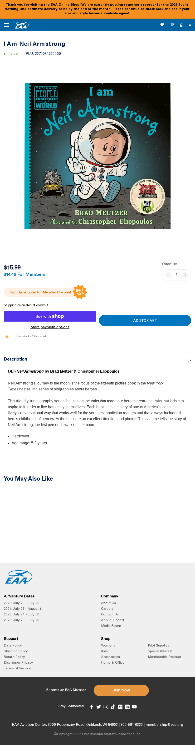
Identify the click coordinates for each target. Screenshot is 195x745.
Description (15, 359)
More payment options (49, 327)
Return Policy (14, 657)
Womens (108, 645)
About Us (108, 603)
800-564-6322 (132, 725)
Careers (107, 609)
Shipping (10, 305)
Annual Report (112, 620)
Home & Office (112, 663)
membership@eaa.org (164, 725)
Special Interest (160, 651)
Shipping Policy (16, 651)
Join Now (121, 690)
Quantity (169, 264)
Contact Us (110, 614)
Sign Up (16, 292)
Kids (104, 651)
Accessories (110, 657)
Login (31, 292)
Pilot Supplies (158, 645)
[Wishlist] (162, 25)
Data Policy (13, 645)
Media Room (111, 626)
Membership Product (164, 657)
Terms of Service (17, 668)
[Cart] (172, 25)
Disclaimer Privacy (18, 663)
